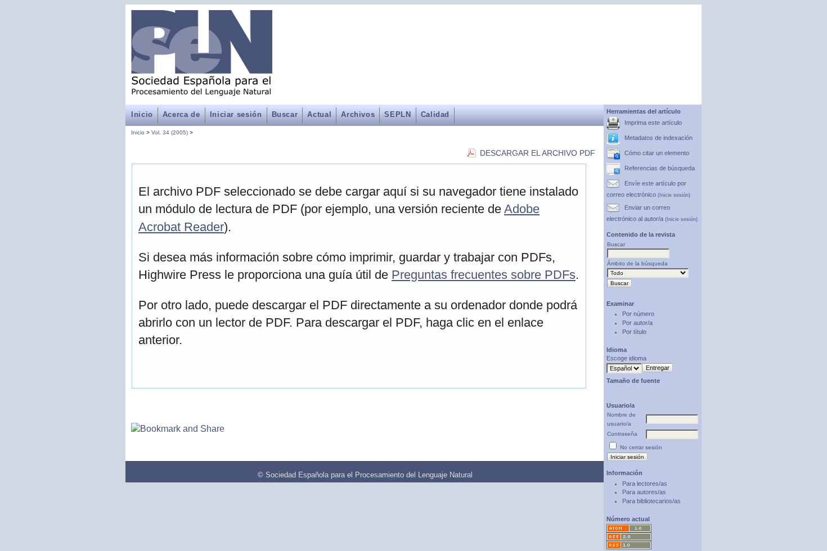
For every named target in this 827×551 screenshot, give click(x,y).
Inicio (142, 114)
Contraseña (622, 434)
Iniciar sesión (236, 114)
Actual (319, 114)
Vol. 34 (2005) (169, 132)
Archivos (358, 114)
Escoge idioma (626, 358)
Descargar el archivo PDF (537, 153)
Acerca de (181, 114)
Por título (634, 331)
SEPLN (397, 114)
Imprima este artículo (653, 122)
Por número (638, 313)
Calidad (435, 114)
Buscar (285, 114)
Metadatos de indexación (658, 137)
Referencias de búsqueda (659, 168)
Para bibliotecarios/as (651, 501)
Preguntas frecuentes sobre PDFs (484, 275)
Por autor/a (637, 322)
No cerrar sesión (641, 447)
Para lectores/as (644, 483)
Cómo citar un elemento (656, 153)
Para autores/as (644, 492)
